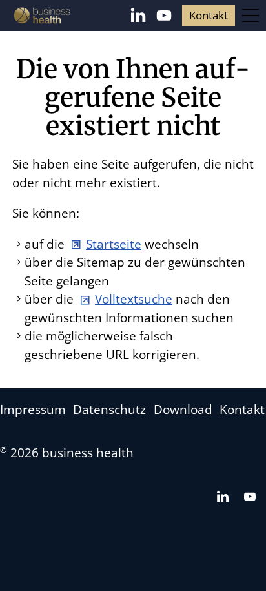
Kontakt (208, 15)
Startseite (113, 244)
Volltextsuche (133, 299)
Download (183, 409)
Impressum (33, 409)
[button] (138, 15)
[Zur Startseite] (42, 15)
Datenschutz (109, 409)
